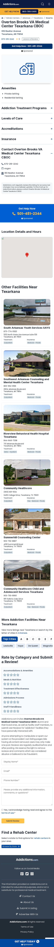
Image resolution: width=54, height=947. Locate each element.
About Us (28, 902)
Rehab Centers (12, 18)
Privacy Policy (27, 931)
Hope (20, 645)
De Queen (33, 645)
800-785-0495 (29, 11)
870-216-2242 (8, 39)
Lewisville (8, 645)
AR (15, 34)
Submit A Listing (28, 908)
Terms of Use (27, 926)
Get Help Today (25, 941)
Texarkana (38, 18)
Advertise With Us (28, 914)
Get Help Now (12, 11)
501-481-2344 (29, 213)
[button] (27, 255)
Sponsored (45, 11)
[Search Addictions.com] (42, 4)
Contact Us (28, 896)
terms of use (8, 812)
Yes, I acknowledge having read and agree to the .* (27, 811)
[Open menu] (49, 4)
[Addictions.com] (2, 18)
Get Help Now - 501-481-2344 (27, 46)
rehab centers (41, 838)
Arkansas (26, 18)
